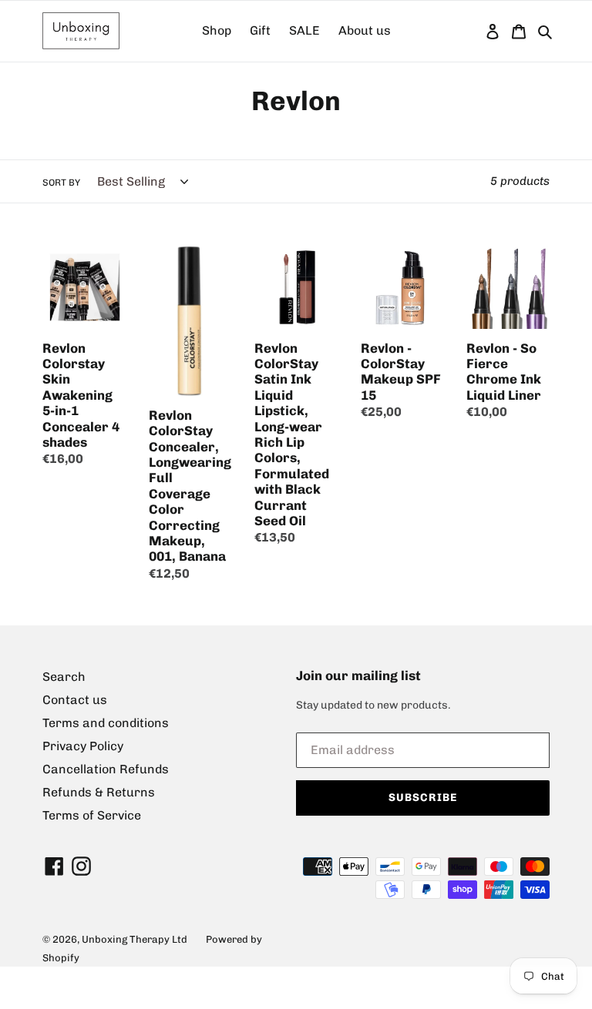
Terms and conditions (105, 723)
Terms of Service (91, 815)
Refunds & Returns (98, 792)
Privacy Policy (82, 746)
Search (64, 676)
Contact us (74, 699)
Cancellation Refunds (105, 769)
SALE (304, 30)
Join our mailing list (358, 675)
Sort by (61, 182)
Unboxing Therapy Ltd (134, 939)
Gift (260, 30)
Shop (216, 30)
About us (364, 30)
